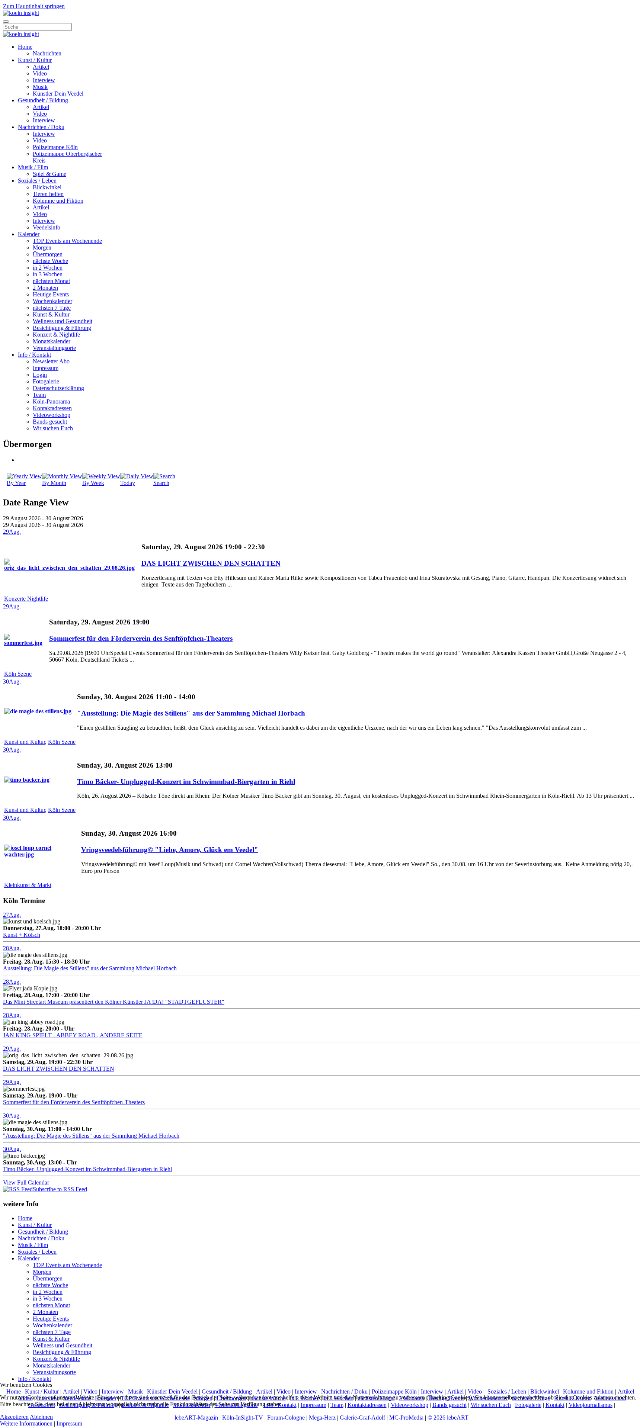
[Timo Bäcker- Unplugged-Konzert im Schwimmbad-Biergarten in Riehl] (26, 780)
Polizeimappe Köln (55, 147)
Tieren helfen (48, 194)
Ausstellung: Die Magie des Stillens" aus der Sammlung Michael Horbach (90, 968)
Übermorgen (48, 254)
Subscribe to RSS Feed (60, 1189)
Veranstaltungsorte (54, 348)
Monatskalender (51, 341)
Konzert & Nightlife (56, 334)
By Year (16, 483)
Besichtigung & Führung (62, 328)
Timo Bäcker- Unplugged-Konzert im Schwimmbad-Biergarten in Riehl (186, 781)
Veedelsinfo (46, 227)
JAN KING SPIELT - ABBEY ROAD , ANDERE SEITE (73, 1035)
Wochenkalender (52, 301)
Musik (40, 87)
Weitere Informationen (26, 1423)
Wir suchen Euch (53, 428)
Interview (44, 80)
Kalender (28, 234)
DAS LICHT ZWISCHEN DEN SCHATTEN (211, 563)
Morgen (42, 247)
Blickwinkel (47, 187)
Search (161, 483)
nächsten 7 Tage (52, 308)
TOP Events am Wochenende (67, 241)
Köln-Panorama (51, 401)
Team (39, 395)
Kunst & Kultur (51, 314)
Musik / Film (33, 167)
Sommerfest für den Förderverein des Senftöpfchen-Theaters (141, 638)
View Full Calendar (26, 1182)
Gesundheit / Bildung (43, 100)
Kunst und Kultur (24, 742)
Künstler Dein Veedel (58, 93)
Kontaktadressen (52, 408)
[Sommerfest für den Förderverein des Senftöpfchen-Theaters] (26, 643)
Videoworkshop (51, 415)
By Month (54, 483)
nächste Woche (50, 261)
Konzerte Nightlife (26, 598)
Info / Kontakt (34, 354)
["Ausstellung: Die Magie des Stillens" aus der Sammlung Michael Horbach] (37, 711)
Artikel (41, 67)
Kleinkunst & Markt (27, 885)
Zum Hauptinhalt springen (34, 6)
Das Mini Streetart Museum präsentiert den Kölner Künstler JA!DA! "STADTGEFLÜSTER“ (113, 1002)
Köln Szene (18, 674)
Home (25, 47)
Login (40, 375)
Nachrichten (47, 53)
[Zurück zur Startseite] (21, 13)
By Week (93, 483)
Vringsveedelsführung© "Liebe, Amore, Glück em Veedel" (169, 850)
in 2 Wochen (48, 267)
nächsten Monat (51, 281)
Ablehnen (41, 1417)
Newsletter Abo (51, 361)
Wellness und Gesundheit (62, 321)
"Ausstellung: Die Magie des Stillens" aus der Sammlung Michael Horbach (191, 713)
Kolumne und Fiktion (58, 200)
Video (40, 73)
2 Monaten (45, 288)
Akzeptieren (14, 1417)
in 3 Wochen (48, 274)
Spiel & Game (49, 174)
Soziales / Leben (37, 180)
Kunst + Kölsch (21, 935)
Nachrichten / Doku (41, 127)
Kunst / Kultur (35, 60)
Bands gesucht (50, 421)
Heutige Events (51, 294)
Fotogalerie (46, 381)
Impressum (45, 368)
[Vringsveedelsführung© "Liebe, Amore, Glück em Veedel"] (42, 854)
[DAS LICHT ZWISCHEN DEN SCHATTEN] (72, 568)
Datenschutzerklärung (58, 388)
